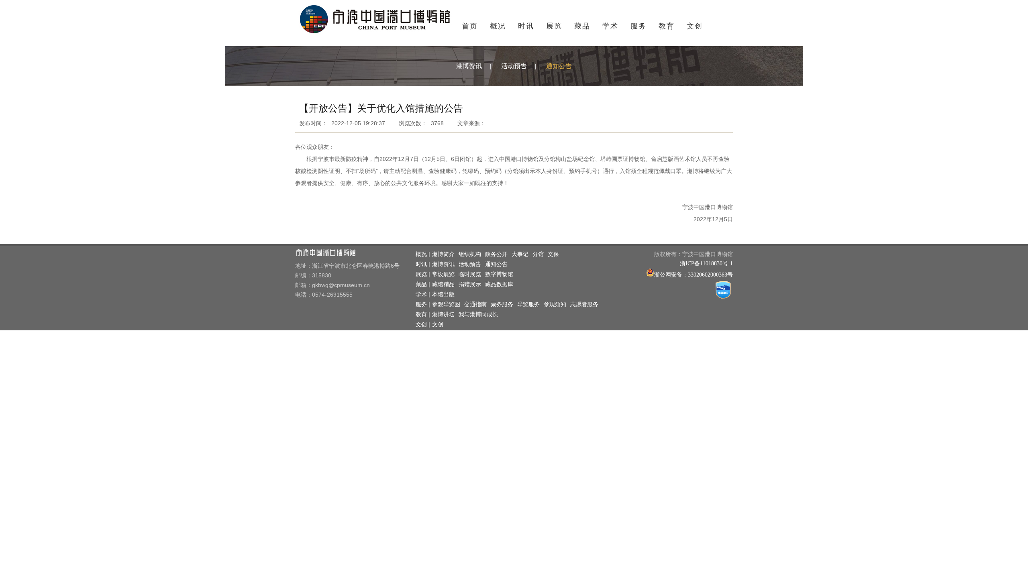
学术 (610, 26)
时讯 (526, 26)
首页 (470, 26)
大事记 (520, 254)
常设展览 (443, 274)
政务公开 (496, 254)
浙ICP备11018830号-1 (706, 264)
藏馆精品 (443, 284)
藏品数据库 (499, 284)
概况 (498, 26)
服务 (638, 26)
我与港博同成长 (478, 314)
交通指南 (475, 304)
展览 (554, 26)
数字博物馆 (499, 274)
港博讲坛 (443, 314)
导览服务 (528, 304)
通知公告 (559, 66)
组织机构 (470, 254)
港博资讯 (469, 66)
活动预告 (514, 66)
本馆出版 (443, 294)
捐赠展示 (470, 284)
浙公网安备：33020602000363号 (693, 275)
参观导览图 (446, 304)
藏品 (582, 26)
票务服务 (502, 304)
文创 (695, 26)
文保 (553, 254)
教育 (667, 26)
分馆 (538, 254)
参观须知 (555, 304)
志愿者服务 (584, 304)
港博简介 (443, 254)
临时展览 (470, 274)
